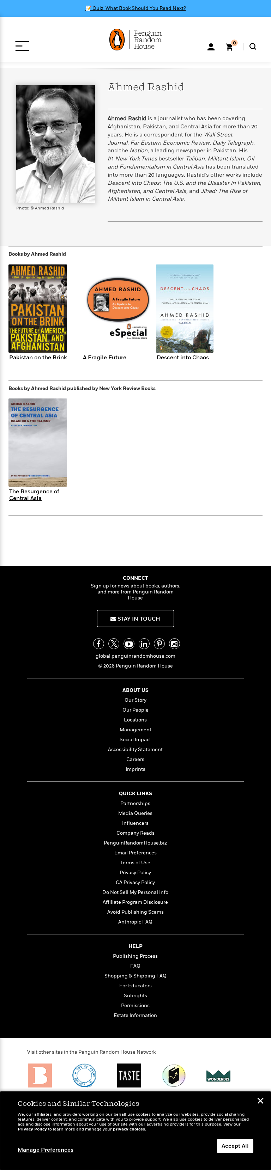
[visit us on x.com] (113, 643)
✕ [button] (260, 1101)
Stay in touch (138, 619)
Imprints (135, 769)
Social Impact (135, 739)
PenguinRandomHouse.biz (135, 843)
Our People (135, 710)
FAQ (135, 966)
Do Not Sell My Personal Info (135, 892)
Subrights (135, 995)
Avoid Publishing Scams (135, 912)
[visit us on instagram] (174, 643)
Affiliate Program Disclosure (135, 902)
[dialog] (135, 1131)
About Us (135, 690)
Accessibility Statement (135, 749)
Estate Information (135, 1015)
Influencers (135, 823)
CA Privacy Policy (135, 882)
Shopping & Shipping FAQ (135, 976)
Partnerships (135, 803)
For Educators (135, 985)
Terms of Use (135, 862)
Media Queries (135, 813)
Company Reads (135, 833)
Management (135, 729)
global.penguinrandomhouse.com (135, 656)
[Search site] (252, 46)
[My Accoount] (211, 46)
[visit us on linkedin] (144, 643)
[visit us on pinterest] (159, 643)
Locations (135, 720)
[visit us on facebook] (98, 643)
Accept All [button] (235, 1146)
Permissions (135, 1005)
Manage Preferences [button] (45, 1150)
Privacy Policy (135, 872)
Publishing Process (135, 956)
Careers (135, 759)
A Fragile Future (104, 357)
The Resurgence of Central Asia (34, 495)
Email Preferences (135, 852)
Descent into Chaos (183, 357)
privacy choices (129, 1129)
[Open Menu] (22, 46)
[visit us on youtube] (129, 643)
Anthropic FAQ (135, 922)
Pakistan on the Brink (38, 357)
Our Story (135, 700)
